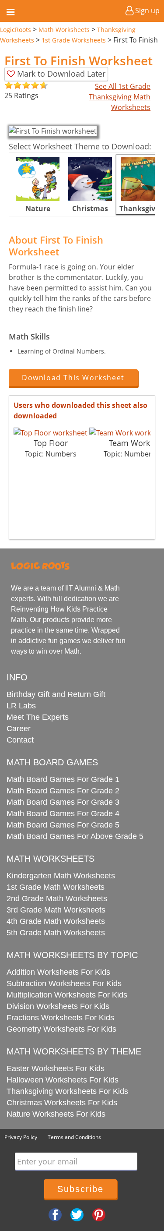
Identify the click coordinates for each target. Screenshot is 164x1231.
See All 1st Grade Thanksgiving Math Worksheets (119, 96)
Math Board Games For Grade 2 (63, 790)
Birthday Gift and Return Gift (56, 694)
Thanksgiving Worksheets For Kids (67, 1091)
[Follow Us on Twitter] (77, 1214)
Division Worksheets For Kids (58, 1006)
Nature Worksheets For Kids (56, 1114)
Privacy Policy (20, 1137)
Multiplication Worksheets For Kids (67, 994)
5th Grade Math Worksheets (56, 932)
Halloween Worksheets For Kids (63, 1079)
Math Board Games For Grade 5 (63, 825)
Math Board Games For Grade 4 (63, 813)
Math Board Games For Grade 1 (63, 779)
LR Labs (21, 705)
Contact (20, 740)
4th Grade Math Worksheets (56, 921)
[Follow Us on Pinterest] (98, 1214)
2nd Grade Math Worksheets (57, 898)
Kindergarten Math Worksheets (61, 875)
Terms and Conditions (74, 1137)
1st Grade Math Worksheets (56, 887)
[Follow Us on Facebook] (55, 1214)
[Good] (13, 85)
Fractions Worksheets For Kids (60, 1017)
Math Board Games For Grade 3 (63, 802)
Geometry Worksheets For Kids (61, 1029)
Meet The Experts (38, 717)
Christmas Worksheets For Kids (62, 1102)
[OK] (8, 85)
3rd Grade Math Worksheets (56, 910)
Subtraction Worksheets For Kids (64, 983)
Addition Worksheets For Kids (58, 972)
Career (19, 728)
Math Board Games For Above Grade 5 (75, 836)
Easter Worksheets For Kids (56, 1068)
